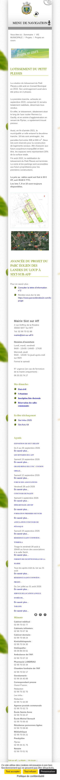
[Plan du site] (45, 614)
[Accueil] (35, 614)
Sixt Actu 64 (23, 425)
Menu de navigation (30, 23)
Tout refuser (30, 771)
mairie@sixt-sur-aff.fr (23, 335)
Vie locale (32, 760)
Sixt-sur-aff (12, 760)
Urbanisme (23, 393)
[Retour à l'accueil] (30, 9)
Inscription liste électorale (29, 398)
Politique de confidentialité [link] (30, 776)
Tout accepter (13, 771)
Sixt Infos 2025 (25, 420)
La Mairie (22, 760)
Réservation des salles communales (27, 404)
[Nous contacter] (40, 614)
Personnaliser (48, 771)
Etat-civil (22, 389)
